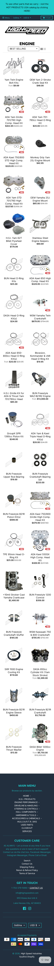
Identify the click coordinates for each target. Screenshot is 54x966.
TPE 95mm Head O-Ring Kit (14, 556)
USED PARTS (27, 825)
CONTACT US (36, 888)
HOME (26, 796)
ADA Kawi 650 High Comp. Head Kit (40, 280)
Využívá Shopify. (27, 956)
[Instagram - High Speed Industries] (29, 908)
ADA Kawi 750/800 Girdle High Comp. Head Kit (40, 517)
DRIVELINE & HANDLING (26, 805)
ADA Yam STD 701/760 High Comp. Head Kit (14, 200)
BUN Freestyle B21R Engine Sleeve (14, 711)
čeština (16, 18)
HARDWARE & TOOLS (26, 815)
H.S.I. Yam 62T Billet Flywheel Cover (14, 241)
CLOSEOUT (27, 828)
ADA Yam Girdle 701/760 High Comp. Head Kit (14, 120)
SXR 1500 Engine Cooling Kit (14, 671)
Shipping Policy (27, 867)
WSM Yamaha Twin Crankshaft (40, 317)
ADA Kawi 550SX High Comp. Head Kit (40, 557)
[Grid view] (41, 49)
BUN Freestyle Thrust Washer (14, 748)
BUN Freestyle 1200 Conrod (40, 596)
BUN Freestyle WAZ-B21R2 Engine (40, 395)
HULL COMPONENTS (26, 812)
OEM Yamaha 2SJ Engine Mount (40, 199)
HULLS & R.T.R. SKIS (27, 821)
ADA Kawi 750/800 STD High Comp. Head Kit (13, 160)
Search (27, 860)
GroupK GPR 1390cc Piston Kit (13, 435)
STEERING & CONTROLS (26, 808)
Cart (48, 18)
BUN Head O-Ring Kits (14, 280)
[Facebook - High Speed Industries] (24, 908)
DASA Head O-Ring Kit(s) (13, 317)
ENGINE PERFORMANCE (26, 802)
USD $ (26, 18)
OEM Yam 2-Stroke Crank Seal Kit (40, 81)
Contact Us (27, 863)
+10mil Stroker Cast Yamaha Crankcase (14, 596)
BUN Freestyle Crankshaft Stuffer (14, 633)
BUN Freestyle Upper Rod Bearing (13, 475)
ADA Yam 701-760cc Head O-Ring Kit (40, 120)
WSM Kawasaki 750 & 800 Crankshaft (40, 633)
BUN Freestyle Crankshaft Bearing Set (40, 476)
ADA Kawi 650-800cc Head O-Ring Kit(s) (14, 355)
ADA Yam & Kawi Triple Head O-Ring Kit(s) (40, 436)
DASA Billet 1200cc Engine (40, 748)
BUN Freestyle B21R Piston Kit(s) (14, 515)
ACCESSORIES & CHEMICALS (26, 818)
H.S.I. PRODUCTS (27, 799)
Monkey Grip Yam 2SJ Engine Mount (40, 159)
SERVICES (27, 831)
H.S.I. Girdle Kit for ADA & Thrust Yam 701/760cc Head (14, 396)
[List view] (44, 49)
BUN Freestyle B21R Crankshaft (40, 711)
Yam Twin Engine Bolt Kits (14, 81)
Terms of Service (27, 873)
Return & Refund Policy (27, 870)
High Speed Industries (31, 953)
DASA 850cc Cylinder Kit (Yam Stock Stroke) (40, 672)
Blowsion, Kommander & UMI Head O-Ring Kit (40, 355)
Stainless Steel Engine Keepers (40, 239)
